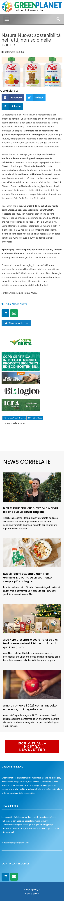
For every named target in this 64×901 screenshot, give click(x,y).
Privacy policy (31, 889)
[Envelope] (14, 313)
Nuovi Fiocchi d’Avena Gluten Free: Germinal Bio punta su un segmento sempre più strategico (27, 577)
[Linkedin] (5, 313)
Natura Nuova (19, 303)
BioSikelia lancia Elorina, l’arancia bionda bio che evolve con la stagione (30, 510)
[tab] (14, 418)
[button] (6, 19)
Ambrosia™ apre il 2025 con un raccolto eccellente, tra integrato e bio (30, 707)
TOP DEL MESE (35, 418)
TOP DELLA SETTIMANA (14, 418)
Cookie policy (32, 893)
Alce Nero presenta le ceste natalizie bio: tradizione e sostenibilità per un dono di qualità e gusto (30, 643)
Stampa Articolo (18, 323)
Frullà (8, 303)
